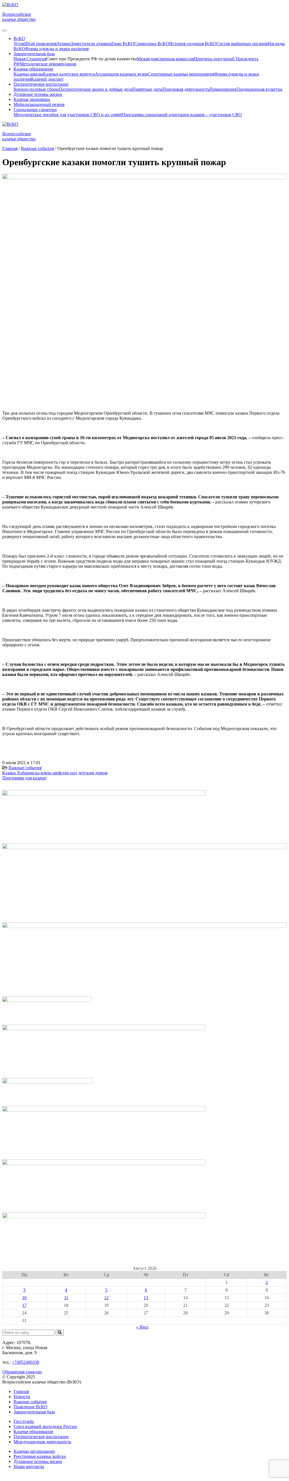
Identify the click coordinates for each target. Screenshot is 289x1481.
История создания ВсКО (192, 43)
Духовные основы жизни (38, 94)
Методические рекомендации (48, 63)
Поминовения (223, 89)
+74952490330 (25, 1362)
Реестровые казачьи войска (40, 1456)
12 (106, 1297)
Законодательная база (34, 1411)
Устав (19, 43)
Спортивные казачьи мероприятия (181, 74)
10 (24, 1297)
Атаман (63, 43)
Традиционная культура (259, 89)
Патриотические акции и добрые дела (95, 89)
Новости (22, 1396)
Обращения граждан (22, 1371)
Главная (21, 1391)
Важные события (24, 767)
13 (146, 1297)
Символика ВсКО (151, 43)
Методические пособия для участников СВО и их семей (68, 114)
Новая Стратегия (30, 58)
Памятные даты (147, 89)
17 (24, 1305)
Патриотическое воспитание (41, 1436)
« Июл (142, 1327)
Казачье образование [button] (33, 69)
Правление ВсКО (30, 1406)
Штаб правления (40, 43)
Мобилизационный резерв (39, 104)
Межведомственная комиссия (165, 58)
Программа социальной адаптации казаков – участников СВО (182, 114)
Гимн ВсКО (122, 43)
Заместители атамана (91, 43)
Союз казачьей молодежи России (45, 1426)
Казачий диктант (47, 79)
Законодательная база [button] (34, 53)
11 (66, 1297)
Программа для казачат (24, 777)
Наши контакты (29, 1466)
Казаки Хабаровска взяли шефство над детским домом (55, 772)
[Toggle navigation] (4, 30)
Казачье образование (33, 1431)
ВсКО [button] (19, 38)
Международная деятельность (42, 1441)
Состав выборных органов (242, 43)
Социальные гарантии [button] (35, 109)
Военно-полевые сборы (36, 89)
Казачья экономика (32, 99)
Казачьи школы (28, 74)
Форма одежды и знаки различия (57, 48)
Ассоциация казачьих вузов (121, 74)
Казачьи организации (34, 1451)
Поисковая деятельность (186, 89)
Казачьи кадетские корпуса (69, 74)
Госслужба (24, 1421)
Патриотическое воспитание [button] (41, 84)
